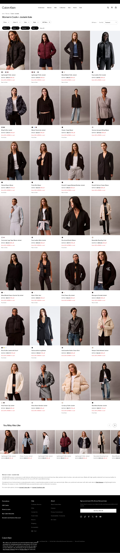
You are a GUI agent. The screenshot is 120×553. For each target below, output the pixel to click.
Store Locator (6, 509)
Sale (3, 13)
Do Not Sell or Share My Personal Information (61, 541)
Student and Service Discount (11, 518)
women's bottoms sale (38, 487)
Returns (33, 519)
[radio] (2, 72)
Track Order (34, 515)
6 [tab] (82, 68)
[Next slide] (115, 425)
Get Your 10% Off (98, 510)
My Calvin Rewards (8, 513)
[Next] (27, 50)
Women (64, 2)
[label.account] (112, 7)
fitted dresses (99, 482)
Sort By (101, 22)
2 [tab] (12, 68)
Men (68, 2)
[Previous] (2, 50)
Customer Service (36, 504)
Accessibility (34, 527)
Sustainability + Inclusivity (58, 515)
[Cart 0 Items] (116, 7)
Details (71, 2)
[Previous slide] (109, 425)
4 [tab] (17, 68)
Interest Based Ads (42, 541)
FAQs (32, 508)
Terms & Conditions (80, 541)
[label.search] (108, 7)
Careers (53, 508)
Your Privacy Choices (9, 549)
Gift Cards (5, 505)
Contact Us (34, 512)
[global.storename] (9, 7)
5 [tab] (20, 68)
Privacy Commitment (57, 512)
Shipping (33, 523)
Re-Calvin (53, 519)
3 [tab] (15, 68)
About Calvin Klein (56, 504)
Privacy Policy (24, 549)
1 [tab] (9, 68)
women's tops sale (24, 487)
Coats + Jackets (15, 13)
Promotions (5, 501)
